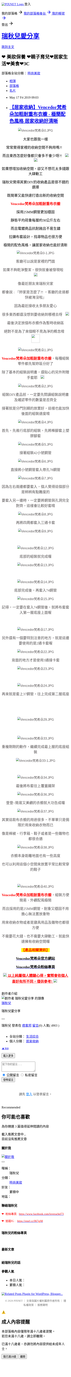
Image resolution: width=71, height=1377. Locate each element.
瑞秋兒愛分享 (20, 36)
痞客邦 (27, 1025)
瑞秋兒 (6, 1003)
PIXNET (18, 1300)
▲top (5, 1048)
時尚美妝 (34, 73)
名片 (12, 90)
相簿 (12, 81)
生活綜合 (32, 1036)
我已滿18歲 (9, 1356)
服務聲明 (42, 1304)
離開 (22, 1356)
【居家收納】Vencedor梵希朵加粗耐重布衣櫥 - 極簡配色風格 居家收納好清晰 (37, 114)
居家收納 (32, 1041)
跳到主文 (8, 47)
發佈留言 (8, 1079)
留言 (35, 1025)
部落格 (14, 86)
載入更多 (8, 1055)
